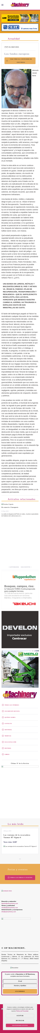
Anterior (14, 567)
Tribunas (8, 735)
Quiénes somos (10, 717)
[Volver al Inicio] (20, 5)
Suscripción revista (12, 711)
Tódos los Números (12, 705)
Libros (7, 754)
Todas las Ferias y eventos (21, 877)
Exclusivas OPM (10, 742)
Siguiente (25, 567)
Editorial (8, 729)
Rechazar (20, 1020)
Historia (8, 748)
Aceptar (20, 1015)
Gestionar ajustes (20, 1025)
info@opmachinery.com (8, 911)
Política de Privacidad (22, 1011)
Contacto (8, 723)
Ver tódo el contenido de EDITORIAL (21, 60)
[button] (2, 5)
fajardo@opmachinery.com (9, 903)
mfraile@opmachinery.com (9, 907)
